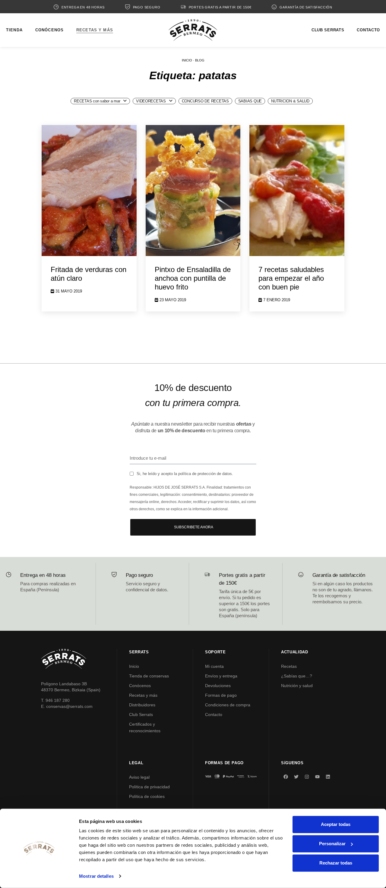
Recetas (289, 666)
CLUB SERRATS (328, 30)
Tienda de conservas (149, 676)
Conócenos (140, 685)
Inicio (134, 666)
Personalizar (332, 843)
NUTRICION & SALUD (290, 101)
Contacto (213, 714)
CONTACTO (368, 30)
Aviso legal (139, 777)
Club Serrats (141, 714)
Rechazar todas (335, 862)
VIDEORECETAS (151, 101)
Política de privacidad (149, 786)
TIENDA (14, 30)
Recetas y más (143, 695)
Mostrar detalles (96, 876)
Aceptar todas (335, 824)
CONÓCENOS (49, 30)
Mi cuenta (214, 666)
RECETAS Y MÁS (94, 30)
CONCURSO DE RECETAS (205, 101)
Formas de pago (221, 695)
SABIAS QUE (250, 101)
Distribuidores (142, 704)
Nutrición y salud (297, 685)
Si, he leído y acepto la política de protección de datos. (185, 474)
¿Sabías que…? (296, 676)
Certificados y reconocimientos (144, 727)
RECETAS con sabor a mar (97, 101)
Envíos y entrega (221, 676)
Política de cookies (147, 796)
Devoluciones (218, 685)
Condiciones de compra (227, 704)
